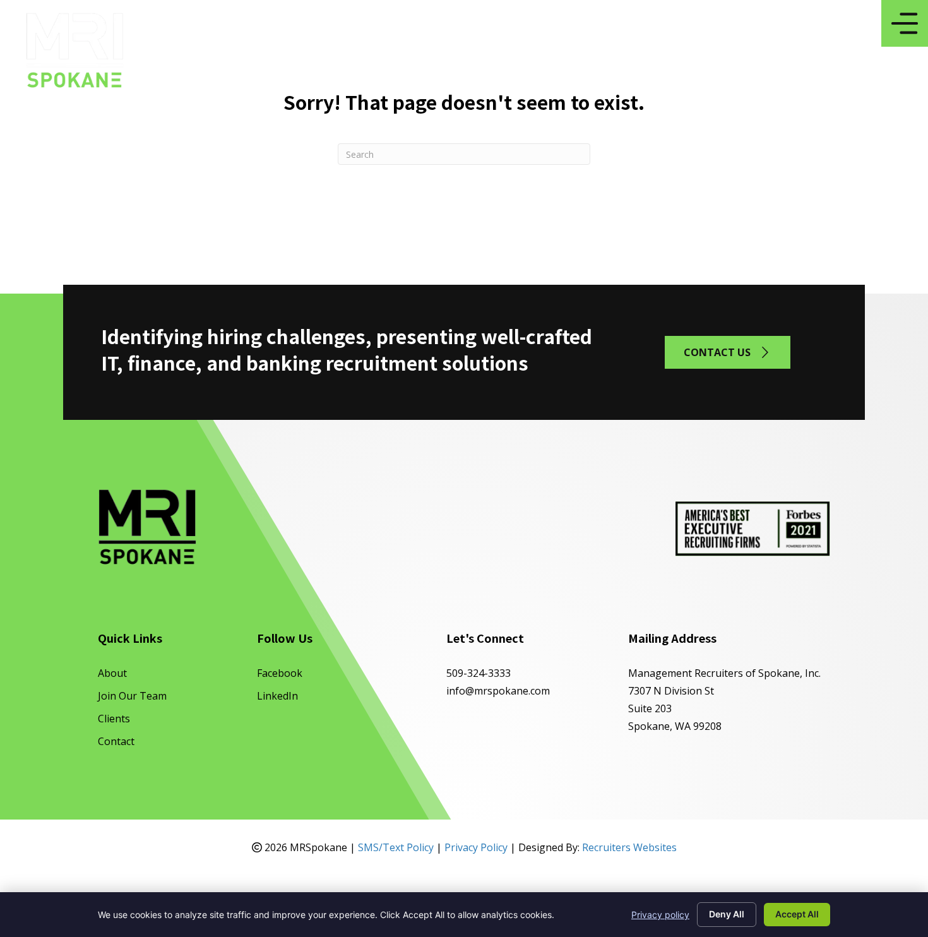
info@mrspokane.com (498, 691)
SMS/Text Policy (396, 847)
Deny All (726, 914)
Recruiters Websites (629, 847)
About (112, 673)
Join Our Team (132, 696)
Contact (116, 741)
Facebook (279, 673)
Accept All (797, 914)
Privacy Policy (476, 847)
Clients (114, 718)
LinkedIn (277, 696)
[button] (727, 352)
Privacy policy (660, 914)
